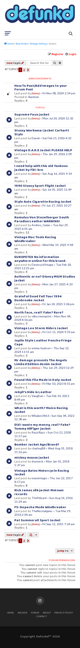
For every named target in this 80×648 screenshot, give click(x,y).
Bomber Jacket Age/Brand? (36, 444)
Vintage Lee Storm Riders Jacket (41, 328)
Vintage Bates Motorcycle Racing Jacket (41, 472)
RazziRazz (38, 432)
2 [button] (24, 70)
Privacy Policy (63, 613)
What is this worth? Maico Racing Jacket (41, 410)
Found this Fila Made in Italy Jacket (42, 380)
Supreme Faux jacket (31, 114)
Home (10, 613)
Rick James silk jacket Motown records (39, 492)
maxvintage (39, 478)
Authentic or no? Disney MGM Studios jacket (44, 278)
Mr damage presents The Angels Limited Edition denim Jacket (40, 362)
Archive (23, 613)
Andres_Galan (41, 225)
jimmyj (36, 93)
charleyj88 (38, 448)
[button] (28, 70)
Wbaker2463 (40, 415)
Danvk (36, 138)
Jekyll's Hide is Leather (33, 392)
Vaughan (37, 396)
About (47, 613)
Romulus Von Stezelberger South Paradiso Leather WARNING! (41, 219)
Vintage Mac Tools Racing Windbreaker (35, 239)
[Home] (39, 15)
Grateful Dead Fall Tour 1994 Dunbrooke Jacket (38, 298)
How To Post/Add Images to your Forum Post (40, 87)
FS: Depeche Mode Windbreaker (40, 507)
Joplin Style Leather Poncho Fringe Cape (43, 342)
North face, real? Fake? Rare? (38, 312)
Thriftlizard (39, 498)
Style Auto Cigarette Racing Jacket (43, 202)
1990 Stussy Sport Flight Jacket (40, 186)
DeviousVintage (42, 264)
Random (33, 97)
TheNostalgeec (42, 511)
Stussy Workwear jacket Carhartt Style (41, 132)
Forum (35, 613)
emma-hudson (41, 348)
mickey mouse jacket (31, 457)
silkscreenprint (41, 316)
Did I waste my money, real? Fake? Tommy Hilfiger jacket (42, 426)
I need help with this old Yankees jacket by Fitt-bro (41, 168)
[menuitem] (70, 54)
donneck (37, 461)
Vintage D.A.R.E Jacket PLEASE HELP (43, 150)
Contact (41, 616)
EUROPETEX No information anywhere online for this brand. (40, 259)
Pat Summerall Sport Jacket (37, 520)
